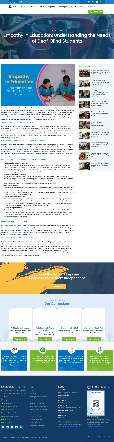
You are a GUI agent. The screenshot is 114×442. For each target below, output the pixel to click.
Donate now (14, 365)
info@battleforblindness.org (13, 400)
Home (33, 7)
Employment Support (37, 426)
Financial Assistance (36, 419)
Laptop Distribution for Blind (39, 410)
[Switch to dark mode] (21, 1)
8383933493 (8, 403)
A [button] (14, 2)
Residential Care (35, 413)
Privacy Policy (93, 437)
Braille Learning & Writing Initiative (45, 329)
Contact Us (91, 7)
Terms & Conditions (106, 437)
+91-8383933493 (43, 363)
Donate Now (20, 339)
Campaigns (63, 7)
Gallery (82, 7)
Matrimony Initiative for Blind (39, 406)
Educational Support (36, 416)
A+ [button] (11, 2)
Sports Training (35, 422)
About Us (40, 7)
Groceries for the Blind (69, 328)
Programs (51, 7)
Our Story (33, 393)
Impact (73, 7)
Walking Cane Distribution (20, 328)
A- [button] (18, 2)
